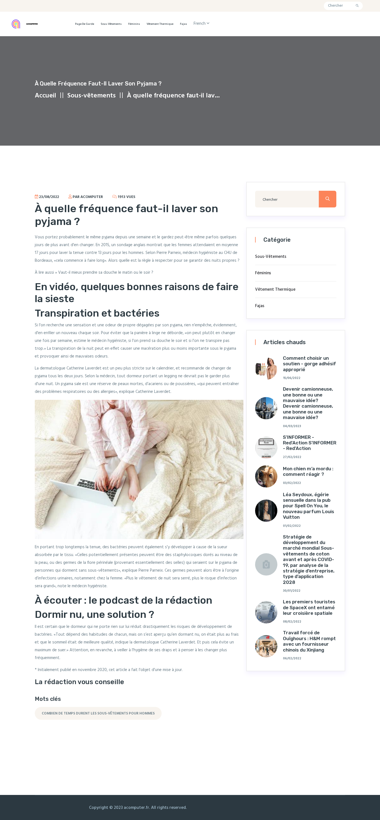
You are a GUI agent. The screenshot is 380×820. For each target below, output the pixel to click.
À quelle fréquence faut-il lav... (173, 95)
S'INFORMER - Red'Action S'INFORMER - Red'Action (309, 442)
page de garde (84, 24)
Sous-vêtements (111, 24)
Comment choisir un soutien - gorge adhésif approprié (309, 363)
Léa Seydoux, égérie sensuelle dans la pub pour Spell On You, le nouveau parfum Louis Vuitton (308, 506)
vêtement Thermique (160, 24)
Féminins (134, 24)
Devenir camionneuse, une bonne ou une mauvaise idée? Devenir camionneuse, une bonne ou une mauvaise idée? (308, 403)
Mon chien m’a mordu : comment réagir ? (308, 471)
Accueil (45, 95)
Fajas (183, 24)
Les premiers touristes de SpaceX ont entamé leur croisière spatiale (309, 607)
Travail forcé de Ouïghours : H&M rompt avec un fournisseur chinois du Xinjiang (309, 641)
